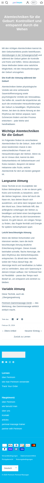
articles (5, 420)
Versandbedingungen (10, 456)
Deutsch (8, 468)
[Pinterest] (13, 362)
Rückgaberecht (7, 459)
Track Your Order (10, 386)
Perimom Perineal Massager (18, 475)
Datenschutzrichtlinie (28, 456)
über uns (6, 411)
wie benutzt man (9, 406)
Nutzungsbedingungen (24, 459)
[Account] (27, 2)
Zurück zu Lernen (22, 336)
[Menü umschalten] (2, 2)
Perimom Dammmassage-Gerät (17, 303)
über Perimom (8, 377)
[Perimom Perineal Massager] (17, 2)
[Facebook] (3, 362)
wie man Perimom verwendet (15, 382)
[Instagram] (10, 362)
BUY (34, 2)
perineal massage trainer (13, 424)
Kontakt (5, 415)
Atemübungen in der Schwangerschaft (20, 55)
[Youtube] (6, 362)
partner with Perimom (12, 428)
